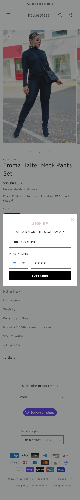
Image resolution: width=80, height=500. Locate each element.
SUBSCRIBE (40, 275)
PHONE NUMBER (18, 254)
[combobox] (18, 263)
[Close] (72, 219)
